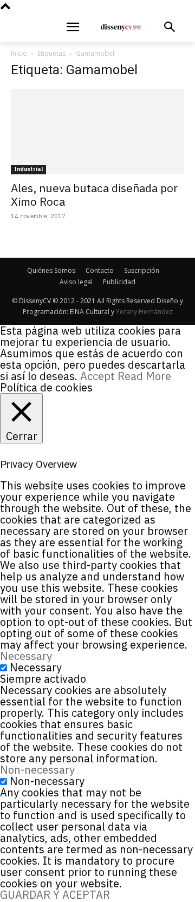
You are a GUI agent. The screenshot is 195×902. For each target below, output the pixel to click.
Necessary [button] (26, 656)
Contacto (100, 270)
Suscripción (141, 270)
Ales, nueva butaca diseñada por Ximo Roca (94, 194)
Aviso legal (76, 281)
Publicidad (119, 281)
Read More (144, 376)
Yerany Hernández (144, 311)
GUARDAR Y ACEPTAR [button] (55, 894)
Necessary (36, 667)
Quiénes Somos (51, 270)
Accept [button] (97, 376)
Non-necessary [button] (37, 769)
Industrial (28, 169)
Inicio (19, 53)
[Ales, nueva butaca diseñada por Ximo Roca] (97, 131)
